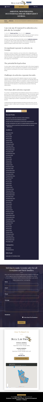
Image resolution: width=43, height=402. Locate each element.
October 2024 (10, 174)
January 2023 (10, 213)
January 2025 (10, 168)
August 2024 (10, 177)
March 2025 (9, 164)
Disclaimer (7, 314)
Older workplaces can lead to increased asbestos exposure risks (22, 123)
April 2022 (9, 230)
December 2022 (11, 215)
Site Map (14, 398)
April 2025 (9, 162)
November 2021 (10, 239)
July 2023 (9, 202)
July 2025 (9, 157)
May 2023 (9, 206)
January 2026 (10, 146)
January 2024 (10, 191)
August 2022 (10, 222)
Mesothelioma (10, 249)
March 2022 (10, 232)
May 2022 (9, 228)
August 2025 (10, 155)
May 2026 (9, 138)
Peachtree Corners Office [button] (21, 358)
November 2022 (11, 217)
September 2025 (11, 153)
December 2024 (11, 170)
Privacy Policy (20, 398)
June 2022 (9, 226)
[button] (7, 7)
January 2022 (10, 236)
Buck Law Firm (14, 33)
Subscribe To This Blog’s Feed (13, 256)
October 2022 (10, 219)
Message (7, 300)
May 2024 (9, 183)
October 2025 (10, 151)
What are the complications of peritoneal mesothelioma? (20, 121)
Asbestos (28, 33)
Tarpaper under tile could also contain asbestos (18, 117)
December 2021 (10, 237)
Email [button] (22, 6)
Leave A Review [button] (21, 394)
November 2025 (10, 149)
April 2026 (9, 140)
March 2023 (10, 209)
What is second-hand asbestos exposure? (17, 119)
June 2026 (9, 136)
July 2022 (9, 224)
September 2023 (11, 198)
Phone (6, 294)
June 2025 (9, 159)
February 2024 (10, 189)
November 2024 (11, 172)
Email (6, 288)
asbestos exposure (32, 39)
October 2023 (10, 196)
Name (6, 281)
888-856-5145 (21, 355)
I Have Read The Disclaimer (31, 317)
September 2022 (11, 221)
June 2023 (9, 204)
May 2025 (9, 161)
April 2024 (9, 185)
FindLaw (25, 399)
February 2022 (10, 234)
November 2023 (11, 194)
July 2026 (9, 134)
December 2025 (11, 147)
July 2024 (9, 179)
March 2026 (10, 142)
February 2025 (10, 166)
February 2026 (10, 144)
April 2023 (9, 207)
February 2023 (10, 211)
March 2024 (10, 187)
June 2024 (9, 181)
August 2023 (10, 200)
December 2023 (11, 192)
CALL (36, 6)
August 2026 (10, 132)
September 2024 (11, 176)
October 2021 (10, 241)
